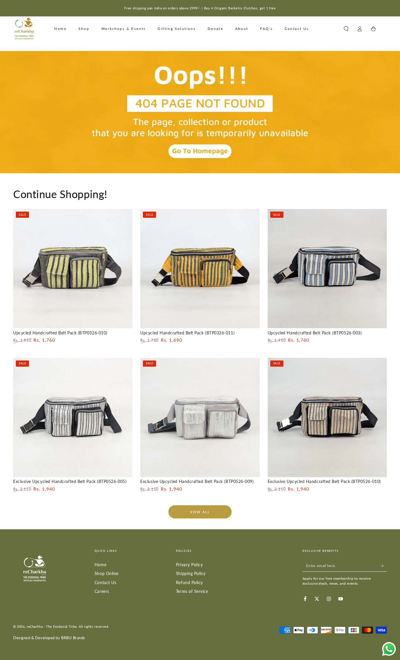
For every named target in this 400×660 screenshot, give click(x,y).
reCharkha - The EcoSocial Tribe (52, 626)
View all (200, 512)
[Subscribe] (384, 566)
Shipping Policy (191, 573)
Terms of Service (192, 591)
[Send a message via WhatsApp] (389, 649)
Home (100, 564)
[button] (346, 29)
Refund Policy (189, 582)
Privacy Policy (189, 564)
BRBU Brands (73, 638)
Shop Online (107, 573)
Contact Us (105, 582)
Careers (102, 591)
